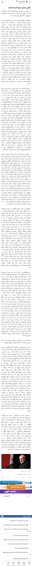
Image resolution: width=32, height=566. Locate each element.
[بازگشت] (30, 2)
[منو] (5, 2)
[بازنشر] (9, 477)
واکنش (24, 474)
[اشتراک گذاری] (2, 478)
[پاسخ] (16, 478)
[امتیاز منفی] (23, 478)
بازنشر (29, 474)
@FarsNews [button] (22, 3)
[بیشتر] (2, 564)
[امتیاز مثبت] (30, 478)
